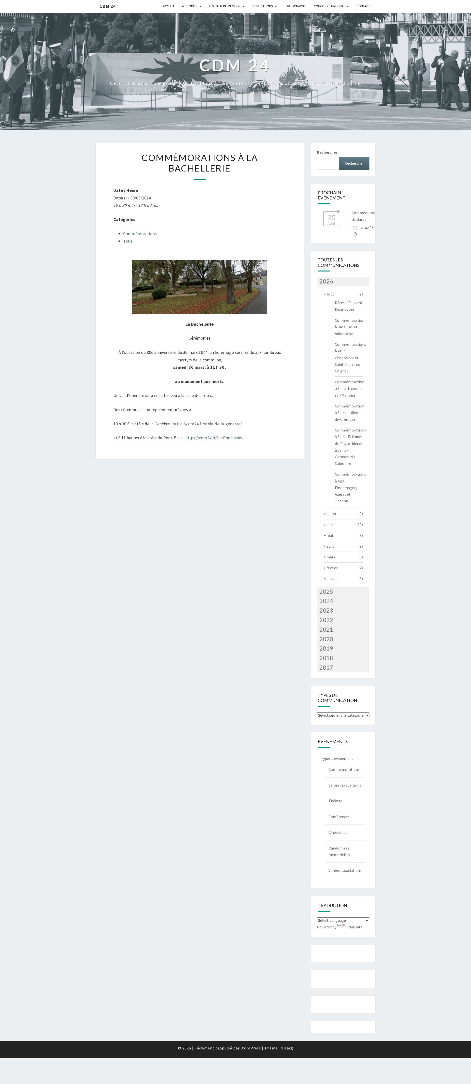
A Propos (189, 6)
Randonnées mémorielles (339, 851)
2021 (326, 629)
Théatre (335, 800)
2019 (326, 648)
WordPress (251, 1048)
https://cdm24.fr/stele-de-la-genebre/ (207, 424)
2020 (326, 638)
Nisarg (287, 1048)
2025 (326, 591)
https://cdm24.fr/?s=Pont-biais (213, 438)
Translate (354, 926)
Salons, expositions (344, 785)
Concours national (329, 6)
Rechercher (327, 152)
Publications (262, 6)
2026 (326, 281)
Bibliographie (295, 6)
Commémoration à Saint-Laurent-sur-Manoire (349, 388)
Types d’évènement (337, 758)
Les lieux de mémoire (225, 6)
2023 (326, 610)
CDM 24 (107, 6)
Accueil (169, 6)
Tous (127, 241)
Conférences (339, 816)
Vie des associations (345, 870)
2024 (326, 600)
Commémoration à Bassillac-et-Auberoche (349, 327)
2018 (326, 657)
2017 (326, 667)
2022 (326, 619)
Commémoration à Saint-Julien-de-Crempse (349, 413)
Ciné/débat (337, 832)
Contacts (364, 6)
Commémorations (140, 233)
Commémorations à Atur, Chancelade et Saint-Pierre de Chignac (350, 357)
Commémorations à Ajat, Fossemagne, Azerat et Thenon (350, 487)
